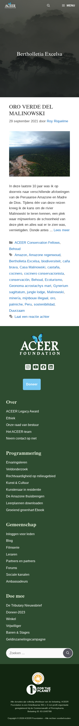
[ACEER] (10, 5)
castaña (53, 267)
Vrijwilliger (13, 626)
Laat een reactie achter (32, 317)
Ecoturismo (53, 280)
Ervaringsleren (16, 462)
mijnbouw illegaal (35, 298)
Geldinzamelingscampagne (26, 639)
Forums (11, 568)
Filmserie (12, 547)
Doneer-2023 (15, 612)
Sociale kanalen (17, 574)
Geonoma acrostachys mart (30, 286)
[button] (48, 5)
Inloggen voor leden (20, 534)
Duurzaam (17, 311)
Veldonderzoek (17, 469)
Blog (9, 540)
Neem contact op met (21, 438)
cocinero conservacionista (44, 273)
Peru (28, 304)
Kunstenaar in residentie (23, 489)
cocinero (15, 273)
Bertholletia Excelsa (24, 261)
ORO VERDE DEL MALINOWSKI (31, 110)
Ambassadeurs (17, 581)
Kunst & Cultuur (17, 482)
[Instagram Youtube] (28, 367)
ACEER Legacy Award (22, 411)
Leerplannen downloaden (24, 503)
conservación (19, 280)
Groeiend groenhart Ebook (25, 510)
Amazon (21, 255)
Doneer (31, 384)
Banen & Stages (18, 632)
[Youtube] (35, 367)
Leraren (11, 554)
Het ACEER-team (18, 431)
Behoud (14, 249)
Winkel (11, 619)
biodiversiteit (51, 261)
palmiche (16, 304)
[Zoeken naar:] (34, 653)
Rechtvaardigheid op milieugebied (31, 476)
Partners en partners (20, 561)
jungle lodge (36, 292)
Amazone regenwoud (44, 255)
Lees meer (62, 230)
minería (14, 298)
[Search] (68, 653)
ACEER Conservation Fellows (37, 243)
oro (52, 298)
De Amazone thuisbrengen (25, 496)
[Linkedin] (51, 367)
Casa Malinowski (32, 267)
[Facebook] (43, 367)
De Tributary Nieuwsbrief (24, 605)
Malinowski (55, 292)
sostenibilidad (44, 304)
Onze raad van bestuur (22, 425)
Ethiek (10, 418)
